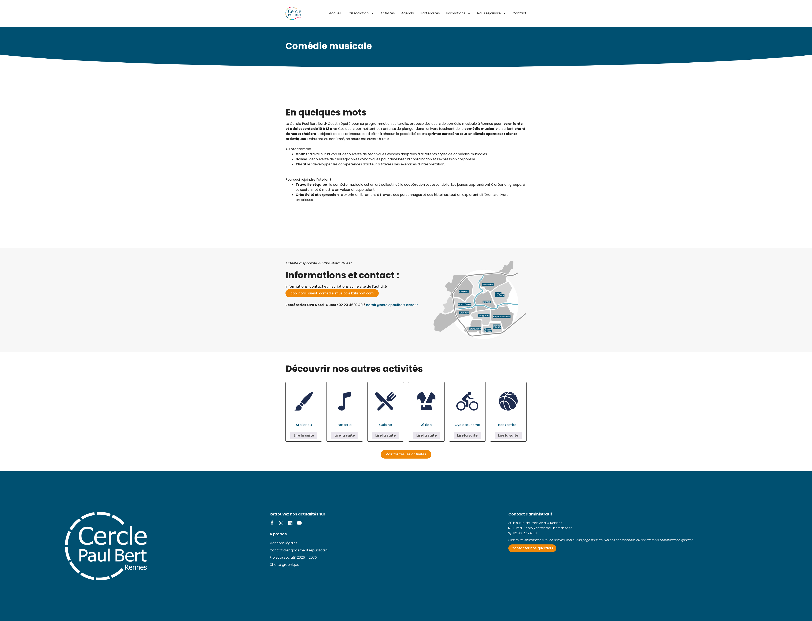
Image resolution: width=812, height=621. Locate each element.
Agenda (407, 13)
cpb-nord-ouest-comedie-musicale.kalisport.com (332, 293)
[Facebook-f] (272, 523)
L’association (358, 13)
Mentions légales (283, 543)
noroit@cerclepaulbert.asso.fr (392, 304)
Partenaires (430, 13)
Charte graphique (284, 564)
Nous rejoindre (489, 13)
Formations (455, 13)
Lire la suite (304, 435)
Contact (520, 13)
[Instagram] (281, 523)
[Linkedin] (290, 523)
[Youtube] (299, 523)
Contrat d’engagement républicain (299, 550)
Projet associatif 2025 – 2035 (293, 557)
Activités (387, 13)
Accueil (335, 13)
